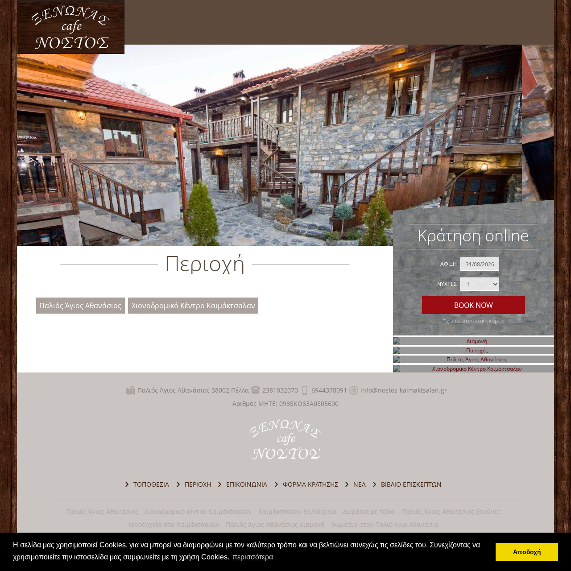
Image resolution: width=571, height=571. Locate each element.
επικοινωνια (246, 484)
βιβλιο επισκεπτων (411, 484)
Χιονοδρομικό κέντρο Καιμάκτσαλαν (198, 511)
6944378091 (329, 390)
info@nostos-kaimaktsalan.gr (403, 390)
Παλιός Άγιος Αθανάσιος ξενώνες (451, 511)
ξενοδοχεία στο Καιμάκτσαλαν (173, 524)
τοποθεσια (151, 484)
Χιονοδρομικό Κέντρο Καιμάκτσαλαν (193, 305)
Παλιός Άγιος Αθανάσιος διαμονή (275, 524)
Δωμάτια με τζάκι (369, 511)
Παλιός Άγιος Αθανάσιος (80, 305)
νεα (359, 484)
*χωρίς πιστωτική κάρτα (473, 320)
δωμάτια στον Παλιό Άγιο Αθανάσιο (384, 524)
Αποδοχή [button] (527, 551)
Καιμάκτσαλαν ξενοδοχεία (297, 511)
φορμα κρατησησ (310, 484)
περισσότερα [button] (252, 557)
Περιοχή (70, 27)
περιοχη (198, 484)
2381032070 (280, 390)
